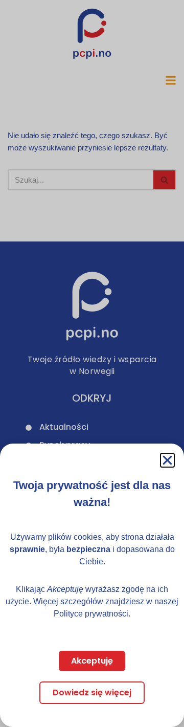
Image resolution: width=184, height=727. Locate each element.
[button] (167, 460)
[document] (92, 363)
